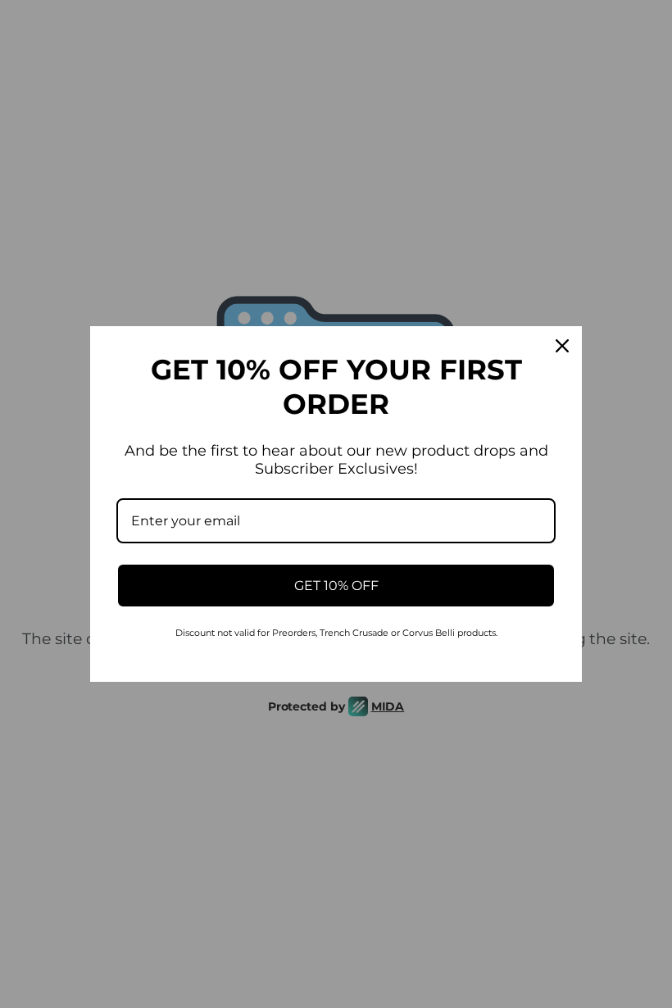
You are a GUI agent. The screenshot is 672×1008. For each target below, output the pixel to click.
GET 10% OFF (336, 585)
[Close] (562, 346)
